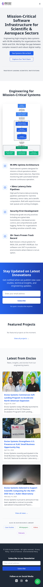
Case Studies (9, 527)
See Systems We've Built (21, 53)
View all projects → (21, 338)
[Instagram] (21, 580)
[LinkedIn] (16, 580)
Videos (35, 527)
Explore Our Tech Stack (21, 59)
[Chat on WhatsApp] (37, 581)
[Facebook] (26, 580)
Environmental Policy (30, 552)
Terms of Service (16, 552)
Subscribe (22, 301)
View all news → (21, 513)
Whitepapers (23, 527)
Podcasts (21, 533)
